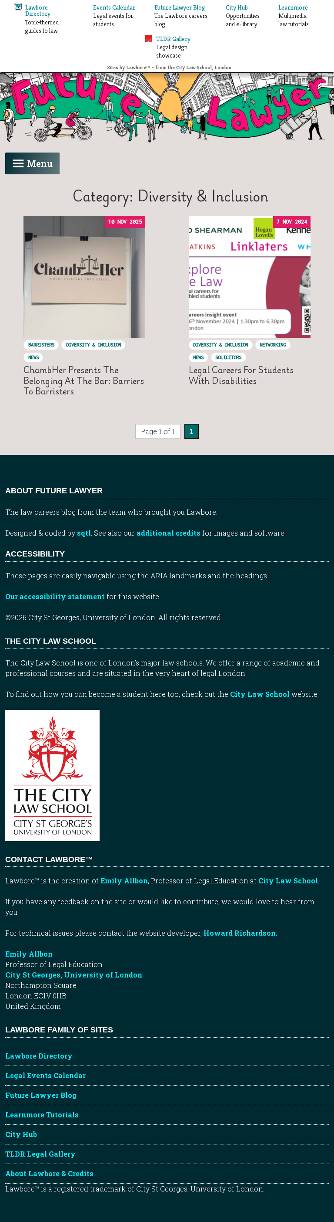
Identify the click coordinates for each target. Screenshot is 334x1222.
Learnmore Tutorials (42, 1114)
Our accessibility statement (55, 596)
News (33, 357)
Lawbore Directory (39, 1055)
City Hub (21, 1134)
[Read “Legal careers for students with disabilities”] (250, 277)
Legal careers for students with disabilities (241, 375)
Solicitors (228, 357)
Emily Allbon (124, 880)
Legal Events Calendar (45, 1075)
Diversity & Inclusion (93, 344)
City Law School (260, 694)
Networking (273, 344)
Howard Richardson (240, 932)
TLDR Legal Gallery (40, 1153)
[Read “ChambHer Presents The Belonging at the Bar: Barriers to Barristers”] (84, 277)
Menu (40, 163)
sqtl (84, 532)
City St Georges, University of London (73, 974)
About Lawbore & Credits (49, 1173)
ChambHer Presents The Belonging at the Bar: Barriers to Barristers (83, 380)
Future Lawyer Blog (41, 1095)
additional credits (168, 532)
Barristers (41, 344)
